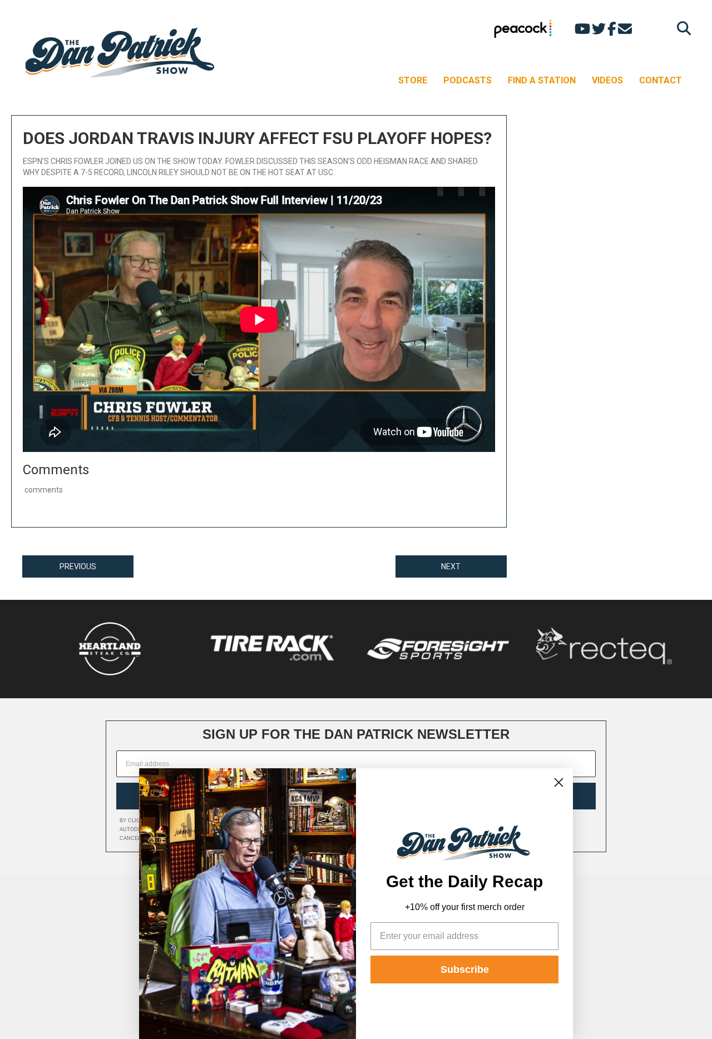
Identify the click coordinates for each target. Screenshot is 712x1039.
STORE (412, 80)
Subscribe (465, 969)
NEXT (451, 566)
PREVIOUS (78, 566)
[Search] (681, 28)
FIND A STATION (542, 80)
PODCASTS (467, 80)
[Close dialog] (558, 782)
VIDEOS (607, 80)
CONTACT (660, 80)
